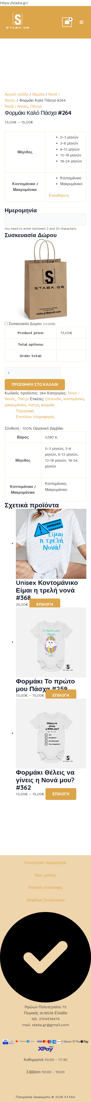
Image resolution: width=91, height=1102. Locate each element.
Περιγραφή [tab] (25, 411)
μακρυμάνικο (15, 405)
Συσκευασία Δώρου (32, 324)
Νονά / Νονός (16, 106)
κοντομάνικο (73, 399)
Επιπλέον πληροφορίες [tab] (35, 417)
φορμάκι (48, 405)
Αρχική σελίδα (16, 94)
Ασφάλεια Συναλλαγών (46, 900)
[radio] (71, 137)
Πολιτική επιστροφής (45, 887)
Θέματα (38, 94)
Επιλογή (44, 604)
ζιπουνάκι (53, 399)
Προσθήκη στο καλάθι (35, 384)
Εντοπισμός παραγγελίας (45, 862)
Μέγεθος (25, 152)
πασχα (33, 405)
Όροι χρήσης (45, 875)
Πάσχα (36, 106)
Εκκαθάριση (59, 195)
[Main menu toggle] (81, 22)
